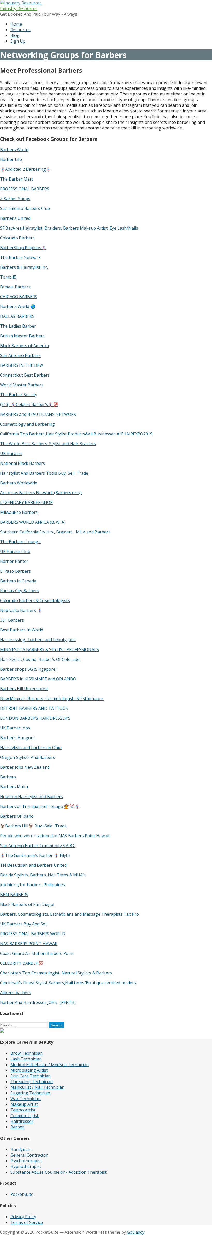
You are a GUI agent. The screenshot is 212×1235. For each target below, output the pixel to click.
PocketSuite (21, 1194)
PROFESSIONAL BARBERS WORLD (32, 934)
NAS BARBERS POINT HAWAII (28, 943)
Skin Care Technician (30, 1076)
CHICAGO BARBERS (18, 296)
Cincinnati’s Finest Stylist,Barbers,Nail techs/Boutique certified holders (68, 983)
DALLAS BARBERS (17, 316)
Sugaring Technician (30, 1093)
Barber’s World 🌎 (17, 306)
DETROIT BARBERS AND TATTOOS (34, 708)
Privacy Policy (23, 1217)
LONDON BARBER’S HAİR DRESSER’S (35, 718)
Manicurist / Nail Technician (37, 1087)
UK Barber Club (15, 551)
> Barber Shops (15, 198)
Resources (20, 29)
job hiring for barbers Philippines (32, 885)
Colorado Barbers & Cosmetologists (35, 600)
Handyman (20, 1149)
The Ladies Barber (18, 326)
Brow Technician (26, 1053)
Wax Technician (25, 1098)
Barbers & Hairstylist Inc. (24, 267)
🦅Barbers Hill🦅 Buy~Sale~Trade (33, 826)
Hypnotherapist (25, 1166)
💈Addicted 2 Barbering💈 (25, 169)
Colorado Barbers (17, 238)
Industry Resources (18, 8)
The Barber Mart (16, 179)
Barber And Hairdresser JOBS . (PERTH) (38, 1002)
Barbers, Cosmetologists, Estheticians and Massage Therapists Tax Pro (69, 914)
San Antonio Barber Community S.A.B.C (37, 845)
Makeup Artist (24, 1104)
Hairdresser (21, 1121)
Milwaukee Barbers (19, 512)
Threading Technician (31, 1081)
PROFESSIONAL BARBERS (24, 189)
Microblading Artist (29, 1070)
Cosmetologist (24, 1115)
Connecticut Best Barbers (25, 375)
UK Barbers (11, 453)
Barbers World (14, 149)
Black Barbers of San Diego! (27, 904)
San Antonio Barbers (20, 355)
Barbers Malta (14, 787)
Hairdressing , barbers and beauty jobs (38, 640)
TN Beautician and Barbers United (33, 865)
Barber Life (11, 159)
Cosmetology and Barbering (27, 424)
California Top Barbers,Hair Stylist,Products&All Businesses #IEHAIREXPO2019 (76, 434)
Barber (17, 1127)
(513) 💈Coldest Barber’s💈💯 (29, 404)
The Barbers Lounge (20, 542)
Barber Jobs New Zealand (25, 767)
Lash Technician (26, 1059)
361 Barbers (12, 620)
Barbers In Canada (18, 581)
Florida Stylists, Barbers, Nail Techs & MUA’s (43, 875)
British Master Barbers (22, 336)
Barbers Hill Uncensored (24, 689)
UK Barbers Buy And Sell (23, 924)
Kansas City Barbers (19, 591)
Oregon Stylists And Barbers (27, 757)
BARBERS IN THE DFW (21, 365)
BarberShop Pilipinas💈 (23, 247)
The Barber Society (18, 394)
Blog (14, 35)
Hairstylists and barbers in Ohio (31, 747)
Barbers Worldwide (18, 483)
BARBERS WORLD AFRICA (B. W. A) (32, 522)
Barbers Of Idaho (17, 816)
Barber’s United (15, 218)
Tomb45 (8, 277)
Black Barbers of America (24, 345)
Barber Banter (14, 561)
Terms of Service (26, 1222)
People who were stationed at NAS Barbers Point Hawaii (54, 836)
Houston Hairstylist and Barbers (31, 796)
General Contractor (29, 1155)
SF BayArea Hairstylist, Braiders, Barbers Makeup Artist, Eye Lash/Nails (69, 228)
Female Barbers (15, 287)
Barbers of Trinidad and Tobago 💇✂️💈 (40, 806)
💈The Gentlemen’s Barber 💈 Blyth (35, 855)
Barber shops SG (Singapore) (28, 669)
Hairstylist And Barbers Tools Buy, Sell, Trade (44, 473)
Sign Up (18, 41)
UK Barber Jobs (15, 728)
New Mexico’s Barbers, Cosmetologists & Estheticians (52, 698)
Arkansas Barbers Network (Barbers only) (41, 492)
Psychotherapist (26, 1161)
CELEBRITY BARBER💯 (21, 963)
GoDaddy (136, 1232)
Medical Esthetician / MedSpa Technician (49, 1064)
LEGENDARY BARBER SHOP (26, 502)
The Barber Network (20, 257)
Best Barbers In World (21, 630)
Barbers (8, 777)
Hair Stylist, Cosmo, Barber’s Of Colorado (40, 659)
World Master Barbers (21, 385)
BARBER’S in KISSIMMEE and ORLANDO (38, 679)
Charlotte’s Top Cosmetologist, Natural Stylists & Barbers (56, 973)
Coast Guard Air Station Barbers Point (37, 953)
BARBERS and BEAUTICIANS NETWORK (38, 414)
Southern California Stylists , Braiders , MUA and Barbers (55, 532)
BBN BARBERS (14, 894)
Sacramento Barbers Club (25, 208)
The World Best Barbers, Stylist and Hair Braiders (48, 443)
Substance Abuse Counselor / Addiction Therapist (58, 1172)
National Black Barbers (22, 463)
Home (16, 24)
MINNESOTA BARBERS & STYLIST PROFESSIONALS (49, 649)
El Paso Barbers (15, 571)
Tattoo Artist (22, 1110)
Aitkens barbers (15, 992)
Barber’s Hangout (17, 738)
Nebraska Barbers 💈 (21, 610)
